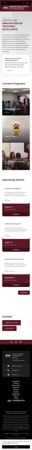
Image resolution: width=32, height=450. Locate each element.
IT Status (16, 383)
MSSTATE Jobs (16, 385)
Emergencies (16, 381)
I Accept (16, 447)
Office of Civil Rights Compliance (22, 427)
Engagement (16, 394)
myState (6, 3)
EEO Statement (17, 411)
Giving (16, 398)
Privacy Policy (7, 443)
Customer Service (9, 411)
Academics (16, 388)
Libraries (16, 392)
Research (16, 390)
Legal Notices (9, 413)
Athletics (16, 396)
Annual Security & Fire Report (19, 413)
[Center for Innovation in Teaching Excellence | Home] (16, 7)
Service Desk (23, 437)
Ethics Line (24, 411)
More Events (24, 292)
